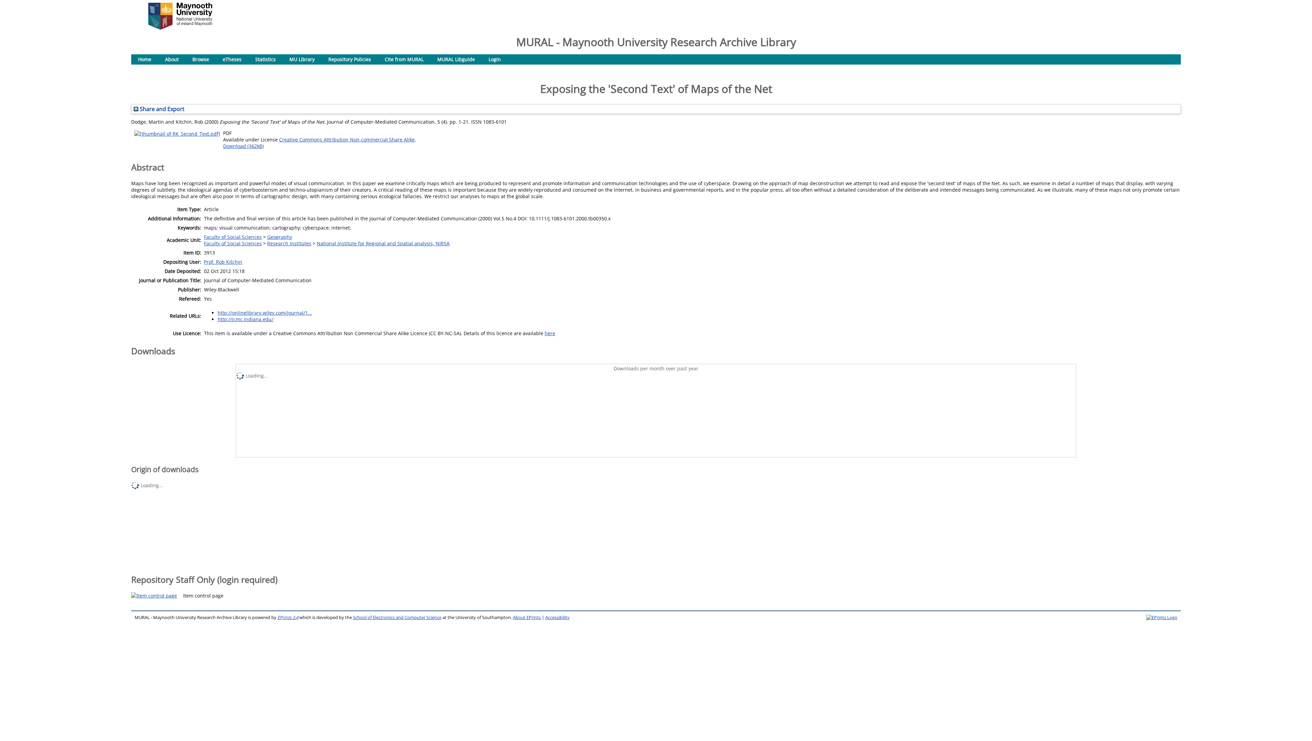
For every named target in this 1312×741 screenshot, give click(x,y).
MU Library (302, 59)
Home (144, 59)
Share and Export (161, 109)
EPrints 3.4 (287, 617)
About (172, 59)
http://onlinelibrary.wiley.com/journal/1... (265, 313)
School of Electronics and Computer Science (397, 617)
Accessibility (557, 617)
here (550, 333)
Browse (200, 59)
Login (495, 59)
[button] (154, 595)
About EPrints (527, 617)
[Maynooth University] (180, 28)
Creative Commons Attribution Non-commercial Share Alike (347, 139)
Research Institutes (289, 243)
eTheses (232, 59)
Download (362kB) (243, 146)
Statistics (265, 59)
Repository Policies (349, 59)
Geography (279, 237)
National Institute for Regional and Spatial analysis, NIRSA (383, 243)
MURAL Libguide (456, 59)
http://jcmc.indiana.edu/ (245, 319)
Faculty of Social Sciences (233, 237)
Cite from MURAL (404, 59)
